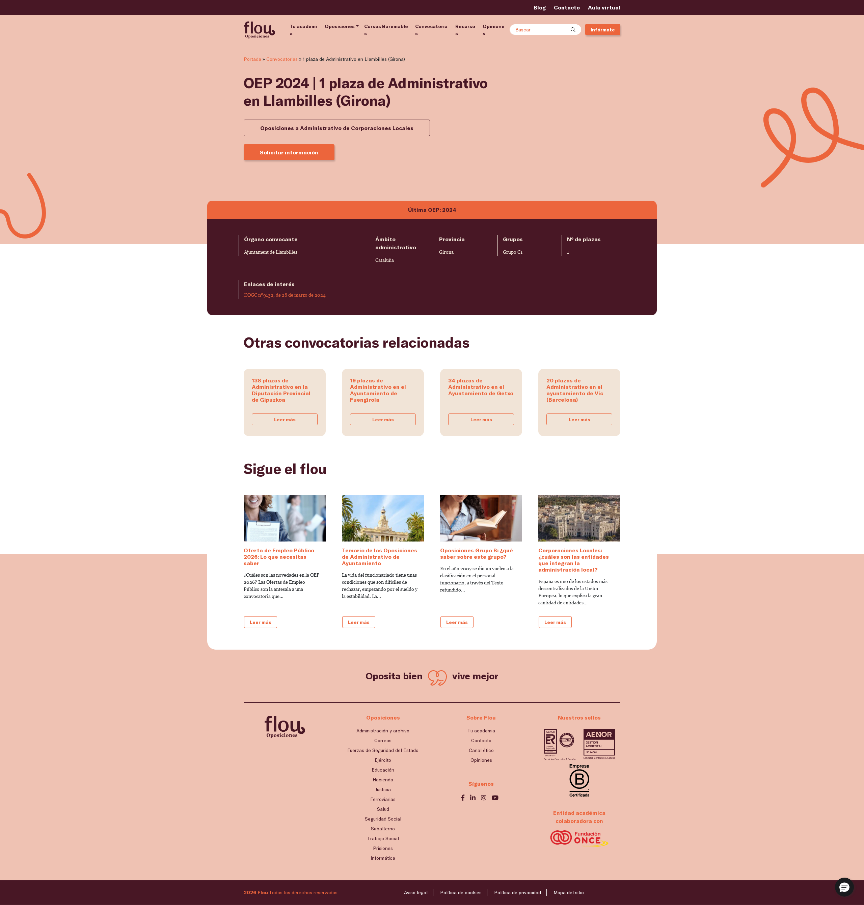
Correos (383, 740)
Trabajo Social (383, 838)
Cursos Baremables (386, 29)
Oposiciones (340, 26)
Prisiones (383, 848)
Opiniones (494, 29)
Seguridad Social (383, 819)
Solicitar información (289, 152)
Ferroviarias (383, 799)
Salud (383, 809)
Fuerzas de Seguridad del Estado (382, 750)
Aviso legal (416, 892)
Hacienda (383, 779)
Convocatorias (431, 29)
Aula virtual (604, 7)
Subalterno (383, 828)
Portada (252, 59)
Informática (383, 858)
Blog (540, 7)
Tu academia (303, 29)
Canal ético (481, 750)
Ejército (383, 760)
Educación (383, 770)
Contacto (567, 7)
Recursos (465, 29)
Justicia (383, 789)
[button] (844, 887)
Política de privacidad (517, 892)
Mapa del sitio (569, 892)
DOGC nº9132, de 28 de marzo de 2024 (285, 295)
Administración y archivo (382, 730)
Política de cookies (461, 892)
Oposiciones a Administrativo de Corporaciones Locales (336, 128)
